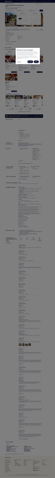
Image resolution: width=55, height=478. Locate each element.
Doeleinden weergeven (19, 62)
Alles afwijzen (30, 61)
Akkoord (36, 61)
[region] (28, 56)
